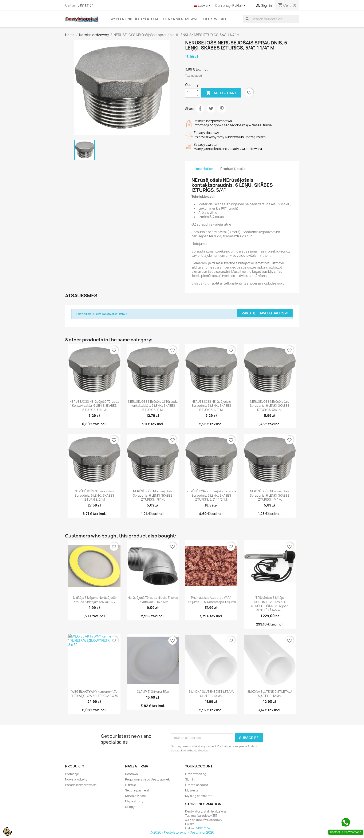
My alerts (191, 790)
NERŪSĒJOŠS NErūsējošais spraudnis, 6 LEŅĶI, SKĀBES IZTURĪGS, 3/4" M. (269, 406)
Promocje (72, 774)
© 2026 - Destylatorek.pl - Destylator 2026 (182, 832)
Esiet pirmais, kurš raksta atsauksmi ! (101, 314)
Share (200, 108)
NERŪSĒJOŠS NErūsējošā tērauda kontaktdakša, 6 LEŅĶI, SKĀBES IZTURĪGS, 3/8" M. (94, 406)
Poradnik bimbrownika (80, 785)
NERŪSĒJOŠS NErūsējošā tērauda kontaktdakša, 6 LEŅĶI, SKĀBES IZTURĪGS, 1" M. (153, 406)
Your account (199, 766)
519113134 (86, 5)
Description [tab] (204, 169)
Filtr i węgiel (215, 19)
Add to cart (221, 92)
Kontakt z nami (135, 796)
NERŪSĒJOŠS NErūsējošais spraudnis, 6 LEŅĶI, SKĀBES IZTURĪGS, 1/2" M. (211, 406)
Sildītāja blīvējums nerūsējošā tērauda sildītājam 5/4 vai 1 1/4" (94, 600)
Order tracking (195, 774)
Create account (196, 785)
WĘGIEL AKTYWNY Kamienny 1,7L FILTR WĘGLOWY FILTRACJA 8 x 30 (94, 694)
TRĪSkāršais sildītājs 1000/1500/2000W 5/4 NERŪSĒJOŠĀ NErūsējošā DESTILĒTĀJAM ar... (269, 604)
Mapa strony (134, 801)
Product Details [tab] (232, 169)
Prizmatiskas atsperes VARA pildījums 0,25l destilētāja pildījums (211, 600)
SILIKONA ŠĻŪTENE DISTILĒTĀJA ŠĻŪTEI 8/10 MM (211, 694)
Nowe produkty (76, 779)
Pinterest (221, 108)
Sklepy (130, 807)
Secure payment (137, 790)
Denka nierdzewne (180, 19)
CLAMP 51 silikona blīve (153, 692)
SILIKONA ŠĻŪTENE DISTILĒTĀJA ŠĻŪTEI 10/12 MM (269, 694)
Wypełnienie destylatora (134, 19)
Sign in (190, 779)
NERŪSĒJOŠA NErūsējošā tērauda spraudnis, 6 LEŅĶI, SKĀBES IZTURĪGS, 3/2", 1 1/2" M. (211, 495)
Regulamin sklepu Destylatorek (147, 779)
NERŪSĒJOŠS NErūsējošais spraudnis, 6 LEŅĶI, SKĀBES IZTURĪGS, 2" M (94, 495)
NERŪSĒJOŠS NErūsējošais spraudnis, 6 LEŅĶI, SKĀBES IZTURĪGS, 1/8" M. (153, 495)
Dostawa (131, 774)
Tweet (211, 108)
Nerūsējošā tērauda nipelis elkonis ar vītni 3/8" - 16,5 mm (153, 600)
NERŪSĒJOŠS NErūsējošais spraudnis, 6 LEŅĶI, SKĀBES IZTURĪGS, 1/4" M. (269, 495)
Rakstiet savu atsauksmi (265, 313)
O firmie (130, 785)
